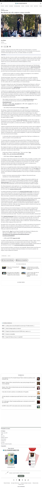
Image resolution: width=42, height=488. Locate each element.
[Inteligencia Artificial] (11, 465)
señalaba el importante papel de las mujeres (25, 199)
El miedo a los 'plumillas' (10, 334)
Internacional (17, 6)
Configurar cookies (21, 484)
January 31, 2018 (18, 156)
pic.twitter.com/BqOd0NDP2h (18, 153)
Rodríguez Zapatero (4, 437)
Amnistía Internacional (8, 216)
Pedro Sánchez (3, 439)
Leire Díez (3, 442)
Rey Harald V (26, 0)
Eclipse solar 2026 (4, 432)
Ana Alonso (3, 40)
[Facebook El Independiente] (16, 480)
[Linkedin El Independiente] (25, 480)
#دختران (29, 103)
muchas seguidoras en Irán (15, 188)
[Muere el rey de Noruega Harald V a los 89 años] (4, 268)
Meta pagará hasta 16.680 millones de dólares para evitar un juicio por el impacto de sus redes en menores (13, 273)
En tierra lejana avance (32, 0)
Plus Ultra (3, 436)
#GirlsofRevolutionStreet (28, 99)
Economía (11, 6)
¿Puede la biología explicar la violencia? (13, 328)
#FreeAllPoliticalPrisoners (23, 234)
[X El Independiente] (13, 480)
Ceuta (23, 0)
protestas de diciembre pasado (26, 191)
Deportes (36, 6)
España (6, 6)
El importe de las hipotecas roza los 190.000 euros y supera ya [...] (18, 331)
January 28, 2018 (16, 238)
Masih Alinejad (17, 87)
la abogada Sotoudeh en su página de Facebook (24, 244)
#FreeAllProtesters (6, 234)
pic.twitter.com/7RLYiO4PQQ (9, 105)
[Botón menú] (1, 3)
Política (2, 9)
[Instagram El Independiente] (22, 480)
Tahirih (36, 168)
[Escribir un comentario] (10, 46)
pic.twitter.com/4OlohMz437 (9, 235)
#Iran (30, 152)
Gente (31, 6)
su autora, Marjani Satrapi (21, 119)
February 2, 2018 (24, 107)
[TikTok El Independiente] (28, 480)
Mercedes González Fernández (6, 443)
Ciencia (22, 6)
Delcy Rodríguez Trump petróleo (17, 0)
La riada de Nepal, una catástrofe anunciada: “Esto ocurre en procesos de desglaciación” (33, 268)
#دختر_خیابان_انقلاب (7, 153)
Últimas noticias (7, 0)
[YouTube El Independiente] (19, 480)
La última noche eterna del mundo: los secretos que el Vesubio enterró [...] (19, 325)
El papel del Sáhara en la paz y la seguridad (13, 336)
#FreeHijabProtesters (7, 102)
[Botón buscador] (40, 3)
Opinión (2, 6)
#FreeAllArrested (14, 234)
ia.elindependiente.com (11, 467)
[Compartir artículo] (2, 46)
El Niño (11, 0)
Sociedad (27, 6)
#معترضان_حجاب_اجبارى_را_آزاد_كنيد (11, 103)
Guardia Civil (3, 440)
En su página (32, 92)
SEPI (2, 434)
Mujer (9, 255)
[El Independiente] (21, 3)
